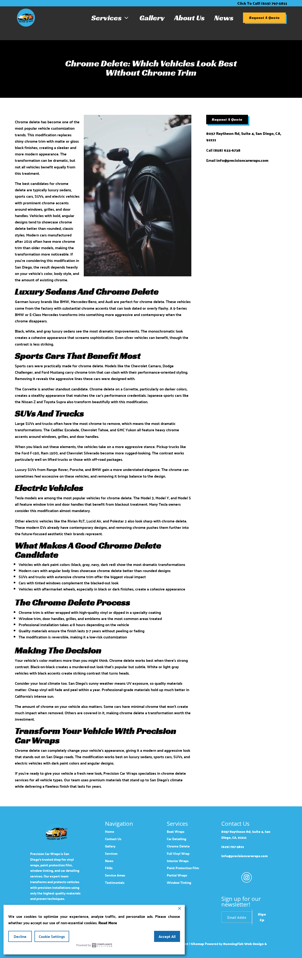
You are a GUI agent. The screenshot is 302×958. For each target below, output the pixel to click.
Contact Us (113, 839)
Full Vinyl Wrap (178, 853)
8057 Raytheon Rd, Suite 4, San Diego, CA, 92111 (243, 136)
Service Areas (115, 875)
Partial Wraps (177, 875)
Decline (20, 936)
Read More (107, 923)
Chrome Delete (178, 846)
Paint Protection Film (183, 868)
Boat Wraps (175, 831)
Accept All (167, 936)
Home (109, 831)
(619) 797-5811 (232, 847)
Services (110, 18)
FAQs (109, 868)
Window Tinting (179, 882)
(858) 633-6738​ (226, 150)
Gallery (152, 18)
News (224, 18)
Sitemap (197, 944)
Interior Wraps (178, 861)
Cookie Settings (52, 936)
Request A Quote (264, 18)
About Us (189, 18)
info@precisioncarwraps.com (242, 160)
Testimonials (114, 882)
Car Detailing (176, 839)
